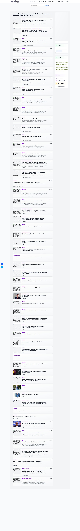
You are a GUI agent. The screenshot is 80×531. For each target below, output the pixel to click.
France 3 (24, 405)
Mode (24, 48)
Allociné (24, 374)
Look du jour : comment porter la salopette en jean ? (24, 416)
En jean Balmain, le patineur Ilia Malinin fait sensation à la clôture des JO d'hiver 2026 (34, 21)
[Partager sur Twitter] (2, 267)
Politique (53, 1)
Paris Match (24, 366)
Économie (58, 1)
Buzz (39, 1)
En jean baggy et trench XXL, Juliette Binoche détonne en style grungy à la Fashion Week (34, 342)
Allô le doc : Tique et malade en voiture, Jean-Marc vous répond (33, 433)
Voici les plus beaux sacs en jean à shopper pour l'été (33, 303)
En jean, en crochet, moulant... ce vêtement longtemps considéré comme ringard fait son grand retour (33, 100)
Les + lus (35, 1)
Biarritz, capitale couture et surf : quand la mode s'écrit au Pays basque (34, 191)
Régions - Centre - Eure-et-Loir (27, 478)
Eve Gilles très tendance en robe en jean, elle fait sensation (25, 357)
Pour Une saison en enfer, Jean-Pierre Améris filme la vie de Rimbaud (27, 461)
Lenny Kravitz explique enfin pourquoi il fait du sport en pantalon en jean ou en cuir (33, 41)
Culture (42, 1)
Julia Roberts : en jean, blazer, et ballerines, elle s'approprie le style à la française (34, 273)
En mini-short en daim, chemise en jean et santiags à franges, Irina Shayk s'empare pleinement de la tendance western (34, 319)
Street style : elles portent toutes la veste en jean (32, 153)
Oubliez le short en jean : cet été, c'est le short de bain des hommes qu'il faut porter (34, 60)
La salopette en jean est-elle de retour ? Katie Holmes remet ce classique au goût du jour (34, 109)
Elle (23, 25)
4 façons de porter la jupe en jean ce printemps (31, 136)
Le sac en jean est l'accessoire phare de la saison (32, 226)
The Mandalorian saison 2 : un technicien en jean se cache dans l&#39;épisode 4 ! (34, 372)
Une (23, 38)
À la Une (31, 1)
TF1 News (24, 104)
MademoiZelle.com (16, 418)
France (24, 309)
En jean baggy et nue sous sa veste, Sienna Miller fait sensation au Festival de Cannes (33, 327)
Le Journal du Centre (25, 84)
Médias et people (17, 255)
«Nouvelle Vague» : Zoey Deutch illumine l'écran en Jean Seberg (26, 182)
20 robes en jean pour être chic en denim (30, 118)
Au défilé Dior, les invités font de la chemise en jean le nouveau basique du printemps (33, 90)
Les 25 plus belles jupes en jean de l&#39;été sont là (32, 386)
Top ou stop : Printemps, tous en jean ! (30, 145)
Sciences (49, 1)
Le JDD (15, 186)
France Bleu (24, 456)
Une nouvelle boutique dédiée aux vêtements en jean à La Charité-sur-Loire (34, 80)
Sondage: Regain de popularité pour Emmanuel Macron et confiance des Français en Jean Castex (34, 380)
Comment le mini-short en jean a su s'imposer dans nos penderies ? (33, 201)
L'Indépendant (25, 35)
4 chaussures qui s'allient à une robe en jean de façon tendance (33, 265)
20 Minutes (24, 45)
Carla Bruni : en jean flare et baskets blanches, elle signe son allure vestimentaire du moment (34, 280)
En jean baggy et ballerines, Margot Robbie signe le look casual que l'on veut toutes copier (33, 173)
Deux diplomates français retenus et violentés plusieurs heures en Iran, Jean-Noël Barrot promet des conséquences (33, 471)
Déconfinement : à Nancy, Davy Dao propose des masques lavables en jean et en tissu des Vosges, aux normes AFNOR (34, 403)
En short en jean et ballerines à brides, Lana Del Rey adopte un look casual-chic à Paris (34, 250)
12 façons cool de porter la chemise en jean (31, 127)
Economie (24, 189)
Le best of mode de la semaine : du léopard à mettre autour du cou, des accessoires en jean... (34, 288)
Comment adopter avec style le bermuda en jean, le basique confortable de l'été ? (34, 70)
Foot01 (23, 427)
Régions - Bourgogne (26, 468)
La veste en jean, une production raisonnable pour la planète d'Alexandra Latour (34, 311)
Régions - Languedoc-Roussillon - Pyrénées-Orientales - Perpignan (32, 28)
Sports (67, 1)
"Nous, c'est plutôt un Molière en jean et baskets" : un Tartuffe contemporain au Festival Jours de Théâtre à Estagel (34, 31)
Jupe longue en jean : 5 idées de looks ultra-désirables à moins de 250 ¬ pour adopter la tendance (35, 350)
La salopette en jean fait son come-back (30, 394)
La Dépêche (24, 213)
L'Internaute (24, 298)
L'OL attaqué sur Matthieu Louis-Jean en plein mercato (33, 423)
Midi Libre (24, 167)
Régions (62, 1)
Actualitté (15, 465)
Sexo (46, 1)
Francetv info (24, 221)
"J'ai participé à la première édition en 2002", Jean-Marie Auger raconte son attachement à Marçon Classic (35, 452)
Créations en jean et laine (18, 410)
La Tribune (24, 196)
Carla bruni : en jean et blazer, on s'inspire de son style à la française (34, 242)
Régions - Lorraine (25, 400)
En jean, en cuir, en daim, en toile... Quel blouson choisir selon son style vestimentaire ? (28, 257)
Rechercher (47, 5)
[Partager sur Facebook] (2, 264)
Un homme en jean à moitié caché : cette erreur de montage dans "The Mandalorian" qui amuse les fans (34, 364)
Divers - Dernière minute (26, 232)
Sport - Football (25, 421)
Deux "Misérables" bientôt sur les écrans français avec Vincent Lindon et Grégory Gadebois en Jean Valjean (33, 219)
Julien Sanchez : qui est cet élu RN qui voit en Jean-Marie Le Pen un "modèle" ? (34, 296)
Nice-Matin (24, 236)
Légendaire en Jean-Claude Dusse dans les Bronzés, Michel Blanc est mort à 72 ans (34, 234)
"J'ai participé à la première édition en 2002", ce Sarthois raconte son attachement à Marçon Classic (33, 442)
